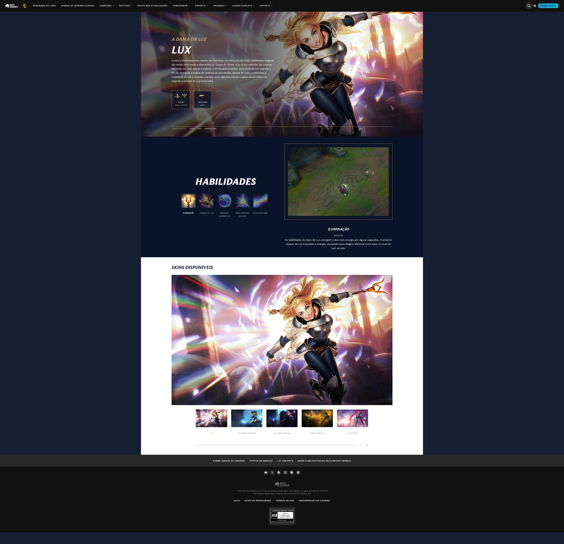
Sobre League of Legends (229, 461)
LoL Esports (285, 461)
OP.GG (192, 129)
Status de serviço (261, 461)
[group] (224, 205)
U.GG (199, 129)
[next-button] (366, 445)
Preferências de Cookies (314, 500)
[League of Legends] (25, 6)
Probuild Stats (210, 129)
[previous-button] (360, 445)
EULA (237, 500)
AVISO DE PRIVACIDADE (258, 500)
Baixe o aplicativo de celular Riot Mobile (324, 461)
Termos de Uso (285, 500)
